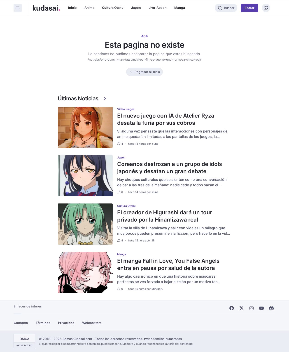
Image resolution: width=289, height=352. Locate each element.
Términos (43, 323)
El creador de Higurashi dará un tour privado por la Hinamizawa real (164, 216)
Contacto (21, 323)
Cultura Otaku (113, 7)
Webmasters (92, 323)
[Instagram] (251, 308)
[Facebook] (232, 308)
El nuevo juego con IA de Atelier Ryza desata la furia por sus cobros (165, 119)
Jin (153, 240)
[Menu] (18, 8)
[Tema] (266, 8)
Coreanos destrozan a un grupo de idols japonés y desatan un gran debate (169, 168)
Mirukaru (157, 289)
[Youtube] (261, 308)
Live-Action (158, 7)
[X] (242, 308)
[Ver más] (105, 98)
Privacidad (66, 323)
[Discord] (271, 308)
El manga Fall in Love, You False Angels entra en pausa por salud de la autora (168, 264)
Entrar (249, 8)
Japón (136, 7)
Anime (89, 7)
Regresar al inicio (147, 72)
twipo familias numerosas (163, 339)
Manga (179, 7)
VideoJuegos (126, 109)
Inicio (72, 7)
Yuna (155, 143)
